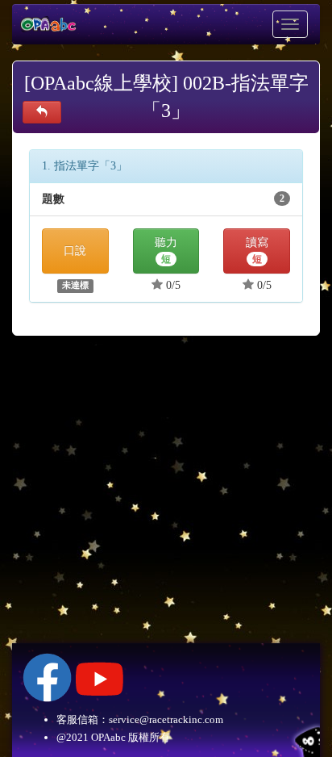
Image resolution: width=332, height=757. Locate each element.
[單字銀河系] (42, 112)
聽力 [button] (166, 251)
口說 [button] (75, 251)
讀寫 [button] (257, 251)
